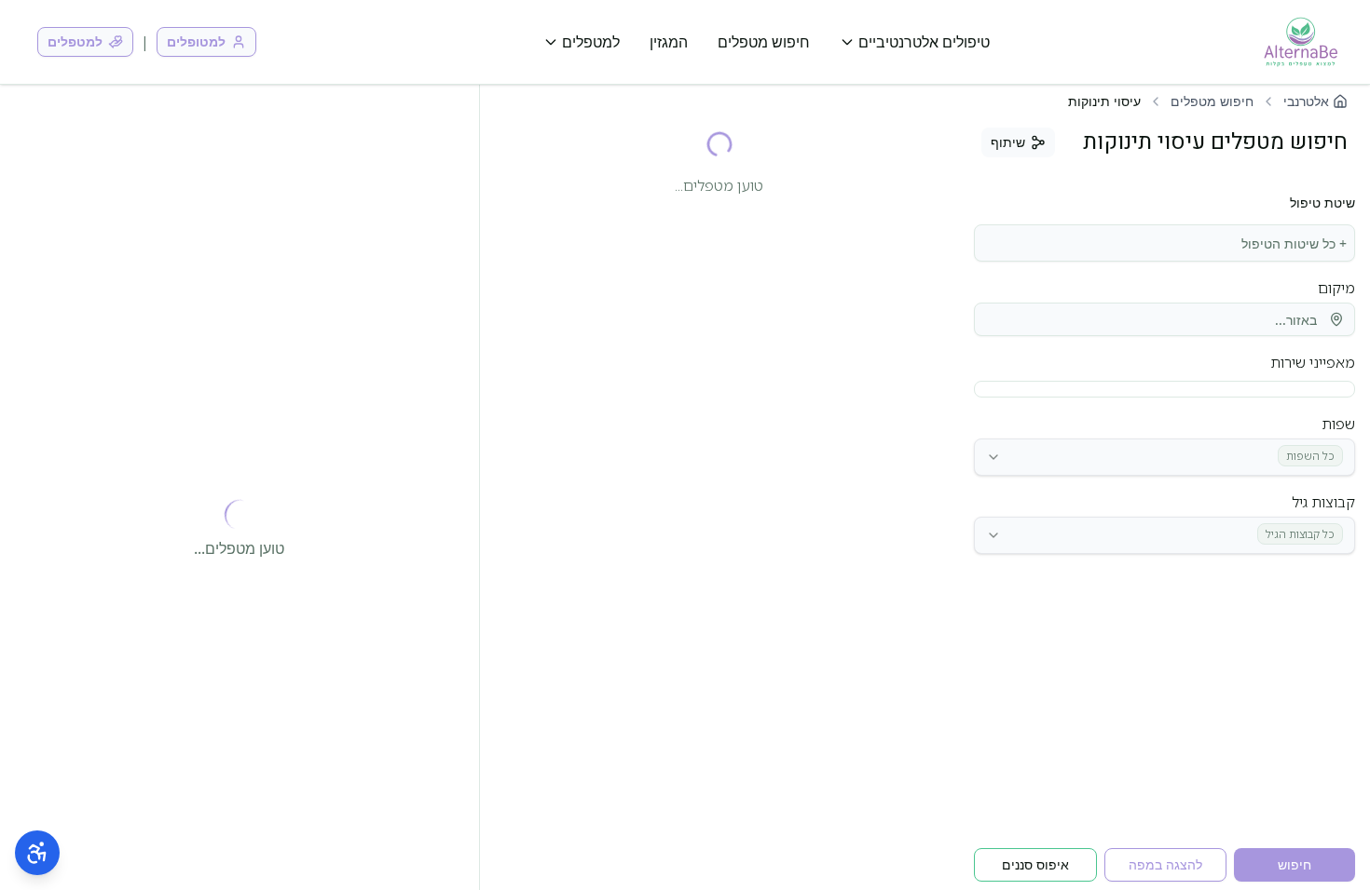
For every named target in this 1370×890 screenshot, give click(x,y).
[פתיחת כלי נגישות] (37, 852)
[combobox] (1164, 243)
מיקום (1336, 287)
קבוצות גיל (1323, 502)
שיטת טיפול (1322, 202)
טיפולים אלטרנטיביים (924, 42)
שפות (1338, 423)
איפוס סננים (1035, 864)
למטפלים (591, 42)
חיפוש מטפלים (764, 42)
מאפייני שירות (1312, 362)
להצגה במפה (1165, 864)
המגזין (669, 42)
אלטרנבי (1306, 101)
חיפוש (1294, 864)
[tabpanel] (1164, 518)
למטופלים (196, 41)
